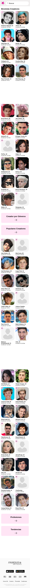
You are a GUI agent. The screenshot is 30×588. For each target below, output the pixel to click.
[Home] (15, 563)
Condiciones (24, 581)
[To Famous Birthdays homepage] (2, 3)
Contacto (11, 581)
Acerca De (5, 581)
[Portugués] (10, 576)
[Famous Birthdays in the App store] (10, 571)
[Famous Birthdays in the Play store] (20, 571)
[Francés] (15, 576)
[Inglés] (5, 576)
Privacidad (17, 581)
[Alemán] (25, 576)
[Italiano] (20, 576)
